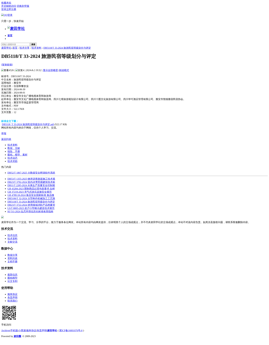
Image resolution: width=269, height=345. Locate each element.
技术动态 (12, 158)
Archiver (5, 330)
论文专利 (12, 281)
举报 (3, 133)
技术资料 (36, 48)
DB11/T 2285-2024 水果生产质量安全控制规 (31, 185)
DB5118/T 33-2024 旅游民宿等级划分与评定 (67, 48)
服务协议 (12, 294)
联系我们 (12, 300)
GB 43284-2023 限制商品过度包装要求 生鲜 (31, 188)
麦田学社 (6, 48)
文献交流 (12, 241)
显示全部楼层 (50, 70)
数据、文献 (13, 148)
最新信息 (12, 274)
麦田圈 (17, 336)
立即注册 (11, 9)
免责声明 (12, 297)
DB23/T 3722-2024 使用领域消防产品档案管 (31, 205)
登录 (3, 9)
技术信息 (12, 235)
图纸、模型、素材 (17, 154)
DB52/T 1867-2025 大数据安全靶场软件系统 (31, 172)
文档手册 (12, 261)
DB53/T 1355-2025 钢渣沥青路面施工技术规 (31, 178)
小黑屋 (22, 330)
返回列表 (6, 139)
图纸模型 (12, 278)
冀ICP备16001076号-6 (71, 330)
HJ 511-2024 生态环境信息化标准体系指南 (30, 211)
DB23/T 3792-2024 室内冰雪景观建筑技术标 (31, 182)
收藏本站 (6, 2)
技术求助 (12, 161)
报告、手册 (13, 151)
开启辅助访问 (8, 6)
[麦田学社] (16, 28)
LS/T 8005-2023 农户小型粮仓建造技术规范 (30, 208)
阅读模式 (64, 70)
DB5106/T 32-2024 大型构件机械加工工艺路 (31, 198)
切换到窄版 (23, 6)
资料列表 (12, 258)
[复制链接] (7, 64)
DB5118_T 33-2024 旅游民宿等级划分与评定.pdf (28, 124)
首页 (9, 35)
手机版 (14, 330)
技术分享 (24, 48)
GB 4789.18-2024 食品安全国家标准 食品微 (30, 195)
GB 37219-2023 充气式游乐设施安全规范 (29, 192)
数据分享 (12, 255)
